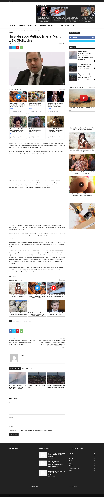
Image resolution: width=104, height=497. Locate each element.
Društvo (29, 25)
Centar (11, 43)
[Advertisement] (37, 168)
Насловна (13, 25)
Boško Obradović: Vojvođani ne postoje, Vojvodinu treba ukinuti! (56, 473)
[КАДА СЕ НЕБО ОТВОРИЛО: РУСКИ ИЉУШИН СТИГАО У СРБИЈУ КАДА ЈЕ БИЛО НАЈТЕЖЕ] (17, 378)
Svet (72, 25)
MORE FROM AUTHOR (27, 368)
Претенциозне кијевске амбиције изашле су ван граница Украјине (86, 75)
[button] (93, 26)
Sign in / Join (11, 1)
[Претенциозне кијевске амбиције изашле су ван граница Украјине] (56, 378)
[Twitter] (14, 47)
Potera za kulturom (62, 25)
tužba (30, 321)
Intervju (43, 25)
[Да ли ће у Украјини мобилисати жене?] (37, 378)
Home (10, 30)
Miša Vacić (25, 321)
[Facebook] (10, 47)
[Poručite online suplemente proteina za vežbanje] (82, 216)
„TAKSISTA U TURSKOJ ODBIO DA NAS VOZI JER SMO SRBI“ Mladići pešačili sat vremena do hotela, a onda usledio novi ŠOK (22, 342)
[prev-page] (10, 392)
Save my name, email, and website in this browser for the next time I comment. (31, 430)
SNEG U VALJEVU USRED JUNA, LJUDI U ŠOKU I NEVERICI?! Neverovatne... (56, 454)
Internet (50, 25)
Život (36, 25)
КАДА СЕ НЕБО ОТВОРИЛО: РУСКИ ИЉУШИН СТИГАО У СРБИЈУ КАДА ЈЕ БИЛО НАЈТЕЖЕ (17, 387)
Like (93, 37)
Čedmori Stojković (17, 321)
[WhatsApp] (21, 47)
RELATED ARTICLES (15, 368)
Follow (92, 41)
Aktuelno (22, 25)
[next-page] (12, 392)
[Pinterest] (17, 47)
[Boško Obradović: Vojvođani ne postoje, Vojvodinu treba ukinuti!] (43, 473)
